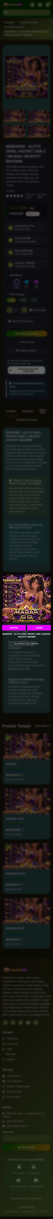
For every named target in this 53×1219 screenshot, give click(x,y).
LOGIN (39, 627)
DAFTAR (14, 627)
